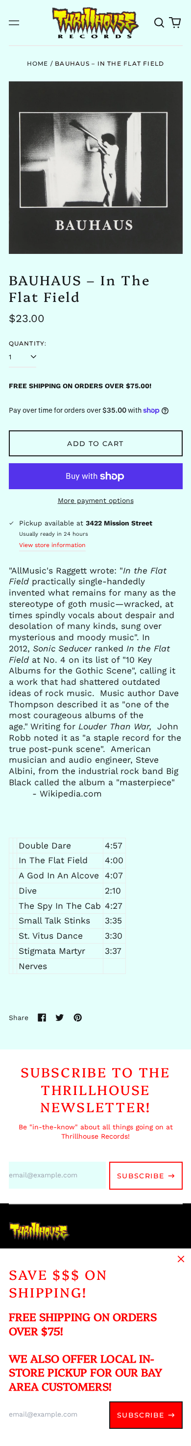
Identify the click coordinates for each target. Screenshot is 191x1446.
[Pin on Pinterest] (77, 1017)
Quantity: (28, 343)
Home (37, 63)
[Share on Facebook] (42, 1017)
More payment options (96, 500)
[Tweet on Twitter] (59, 1017)
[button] (159, 22)
